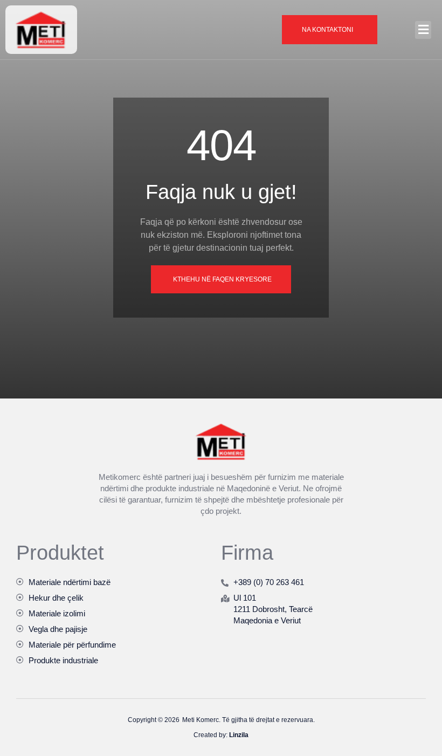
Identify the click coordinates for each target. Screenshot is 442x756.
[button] (423, 30)
